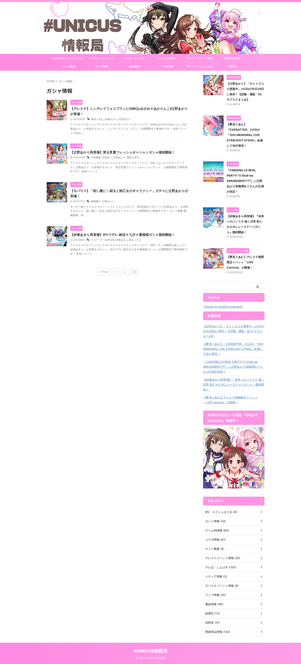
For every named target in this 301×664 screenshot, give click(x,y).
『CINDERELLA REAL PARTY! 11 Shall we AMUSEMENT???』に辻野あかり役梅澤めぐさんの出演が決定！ (245, 180)
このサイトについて (101, 58)
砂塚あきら (111, 119)
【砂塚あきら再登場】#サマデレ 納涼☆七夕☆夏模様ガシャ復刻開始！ (122, 235)
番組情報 (134, 66)
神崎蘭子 (96, 201)
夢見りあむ (97, 119)
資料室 (232, 66)
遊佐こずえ (135, 239)
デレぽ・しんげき (134, 58)
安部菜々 (107, 157)
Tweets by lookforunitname (223, 307)
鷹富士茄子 (133, 157)
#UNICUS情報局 (150, 651)
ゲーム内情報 (167, 58)
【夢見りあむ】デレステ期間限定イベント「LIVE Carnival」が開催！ (245, 262)
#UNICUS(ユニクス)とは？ (68, 58)
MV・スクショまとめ (200, 66)
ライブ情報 (101, 66)
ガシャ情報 (68, 66)
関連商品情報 (232, 58)
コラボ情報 (167, 66)
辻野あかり (124, 119)
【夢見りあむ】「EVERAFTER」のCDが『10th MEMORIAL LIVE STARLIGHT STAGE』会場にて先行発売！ (245, 135)
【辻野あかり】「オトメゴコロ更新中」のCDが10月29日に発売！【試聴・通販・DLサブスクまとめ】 (234, 331)
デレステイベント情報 (199, 58)
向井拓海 (109, 239)
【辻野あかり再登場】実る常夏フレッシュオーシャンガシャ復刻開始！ (122, 152)
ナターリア (97, 239)
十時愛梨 (96, 157)
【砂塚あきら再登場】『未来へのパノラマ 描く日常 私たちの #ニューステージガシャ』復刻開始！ (233, 384)
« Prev (103, 272)
